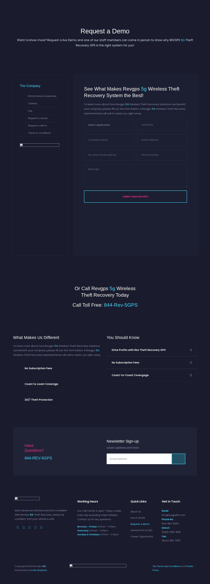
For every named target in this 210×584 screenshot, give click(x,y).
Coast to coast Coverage (41, 384)
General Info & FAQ (141, 530)
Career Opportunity (142, 536)
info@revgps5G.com (173, 515)
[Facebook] (18, 527)
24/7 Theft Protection (39, 399)
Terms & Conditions (39, 133)
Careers (32, 103)
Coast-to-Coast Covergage (130, 375)
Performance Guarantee (42, 96)
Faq (30, 110)
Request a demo (37, 125)
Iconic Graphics (38, 570)
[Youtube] (29, 527)
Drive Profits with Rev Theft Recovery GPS (139, 350)
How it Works (138, 517)
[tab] (58, 368)
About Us (136, 511)
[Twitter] (24, 527)
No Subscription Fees (38, 368)
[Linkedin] (41, 527)
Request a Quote (38, 118)
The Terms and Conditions (166, 566)
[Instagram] (35, 527)
